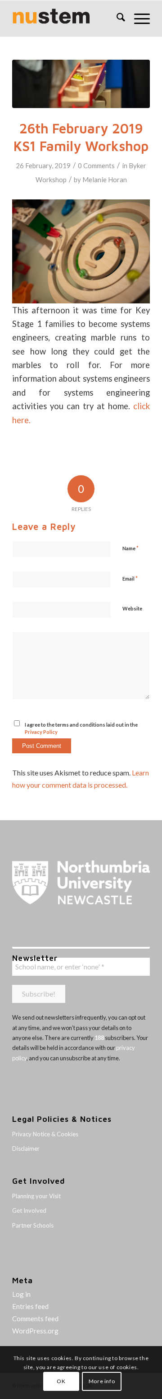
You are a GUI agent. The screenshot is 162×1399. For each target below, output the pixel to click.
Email (130, 578)
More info (102, 1381)
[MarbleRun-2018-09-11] (81, 84)
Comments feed (35, 1318)
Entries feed (30, 1306)
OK (61, 1381)
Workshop (51, 179)
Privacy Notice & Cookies (45, 1134)
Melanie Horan (104, 179)
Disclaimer (26, 1148)
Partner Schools (33, 1225)
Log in (21, 1294)
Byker (137, 165)
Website (132, 608)
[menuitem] (116, 18)
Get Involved (29, 1210)
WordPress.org (35, 1331)
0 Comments (96, 165)
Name (130, 548)
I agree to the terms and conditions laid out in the (81, 728)
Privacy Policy (41, 732)
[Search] (116, 18)
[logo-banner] (67, 18)
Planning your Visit (36, 1196)
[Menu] (137, 18)
